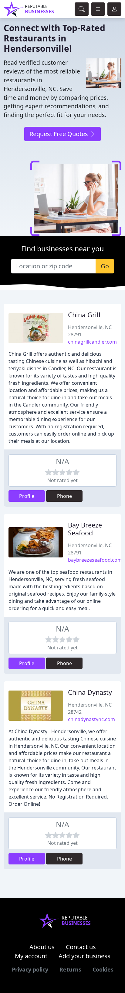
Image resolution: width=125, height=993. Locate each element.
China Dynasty (90, 692)
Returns (70, 969)
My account (31, 956)
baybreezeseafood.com (95, 560)
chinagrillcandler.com (92, 341)
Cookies (103, 969)
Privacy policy (30, 969)
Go (105, 266)
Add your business (84, 956)
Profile (26, 496)
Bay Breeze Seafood (85, 529)
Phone (64, 496)
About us (42, 947)
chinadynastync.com (91, 719)
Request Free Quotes (59, 134)
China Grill (84, 314)
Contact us (81, 947)
